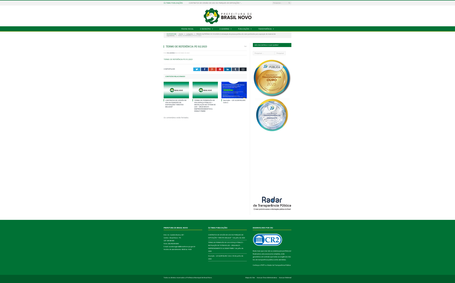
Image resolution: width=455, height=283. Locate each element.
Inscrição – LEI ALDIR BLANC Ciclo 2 (220, 256)
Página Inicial (187, 29)
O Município (205, 29)
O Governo (224, 29)
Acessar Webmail (285, 277)
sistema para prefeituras (282, 251)
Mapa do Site (250, 277)
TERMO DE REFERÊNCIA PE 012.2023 (178, 59)
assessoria (269, 254)
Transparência (265, 29)
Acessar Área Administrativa (267, 277)
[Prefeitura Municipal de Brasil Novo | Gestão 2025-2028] (227, 15)
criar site (267, 251)
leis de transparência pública (263, 260)
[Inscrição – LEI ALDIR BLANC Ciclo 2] (234, 90)
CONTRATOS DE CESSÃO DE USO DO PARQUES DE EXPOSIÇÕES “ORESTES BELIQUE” (176, 103)
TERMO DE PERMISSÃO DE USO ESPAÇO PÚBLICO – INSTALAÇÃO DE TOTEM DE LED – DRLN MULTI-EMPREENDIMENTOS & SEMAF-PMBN (216, 3)
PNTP (263, 265)
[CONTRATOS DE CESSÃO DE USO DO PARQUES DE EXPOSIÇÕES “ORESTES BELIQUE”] (176, 90)
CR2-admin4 (171, 53)
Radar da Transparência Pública (279, 265)
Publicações (243, 29)
